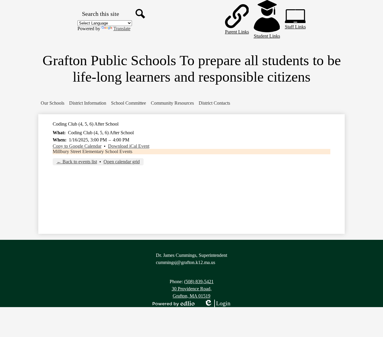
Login (217, 303)
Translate (121, 28)
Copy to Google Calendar (77, 146)
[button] (52, 103)
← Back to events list (77, 161)
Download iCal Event (128, 146)
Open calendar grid (122, 161)
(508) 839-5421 (199, 281)
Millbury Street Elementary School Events (92, 151)
